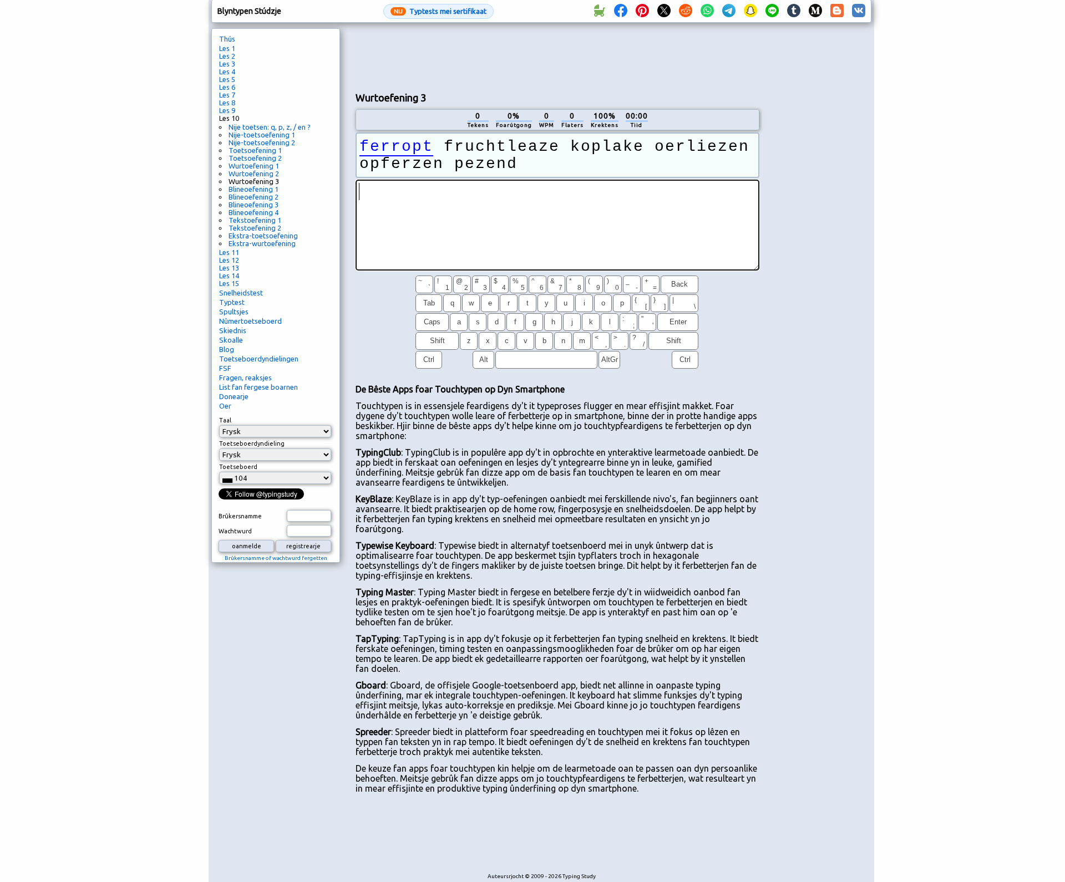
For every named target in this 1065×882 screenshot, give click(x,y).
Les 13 (229, 268)
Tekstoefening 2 (255, 228)
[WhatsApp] (707, 11)
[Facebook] (620, 11)
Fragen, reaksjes (245, 377)
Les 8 (227, 102)
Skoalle (231, 340)
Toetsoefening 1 (255, 150)
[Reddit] (685, 11)
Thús (227, 39)
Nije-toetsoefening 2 (262, 142)
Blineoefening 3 (253, 204)
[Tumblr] (793, 11)
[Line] (772, 11)
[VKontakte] (858, 11)
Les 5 (227, 79)
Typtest (232, 302)
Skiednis (232, 330)
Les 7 (227, 95)
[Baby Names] (599, 11)
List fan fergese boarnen (258, 387)
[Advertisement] (557, 56)
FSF (225, 368)
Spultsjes (233, 311)
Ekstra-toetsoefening (263, 235)
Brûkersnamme (240, 516)
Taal (225, 420)
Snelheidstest (241, 293)
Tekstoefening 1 (255, 220)
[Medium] (815, 11)
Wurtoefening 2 (254, 173)
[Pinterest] (642, 11)
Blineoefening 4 (253, 212)
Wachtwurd (235, 531)
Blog (226, 349)
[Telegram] (729, 11)
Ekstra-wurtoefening (262, 243)
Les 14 (229, 275)
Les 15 (229, 283)
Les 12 (229, 260)
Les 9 (227, 110)
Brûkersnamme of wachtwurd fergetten (276, 558)
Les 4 (227, 71)
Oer (225, 406)
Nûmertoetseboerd (250, 321)
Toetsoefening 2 (255, 158)
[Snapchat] (750, 11)
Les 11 (229, 252)
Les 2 (227, 56)
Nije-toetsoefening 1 (262, 135)
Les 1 (227, 48)
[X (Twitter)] (664, 11)
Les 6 (227, 87)
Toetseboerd (238, 466)
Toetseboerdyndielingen (258, 359)
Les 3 (227, 64)
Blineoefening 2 (253, 197)
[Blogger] (837, 11)
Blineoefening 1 (253, 189)
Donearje (233, 396)
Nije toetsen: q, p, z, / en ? (270, 127)
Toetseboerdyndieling (252, 443)
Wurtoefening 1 (254, 166)
